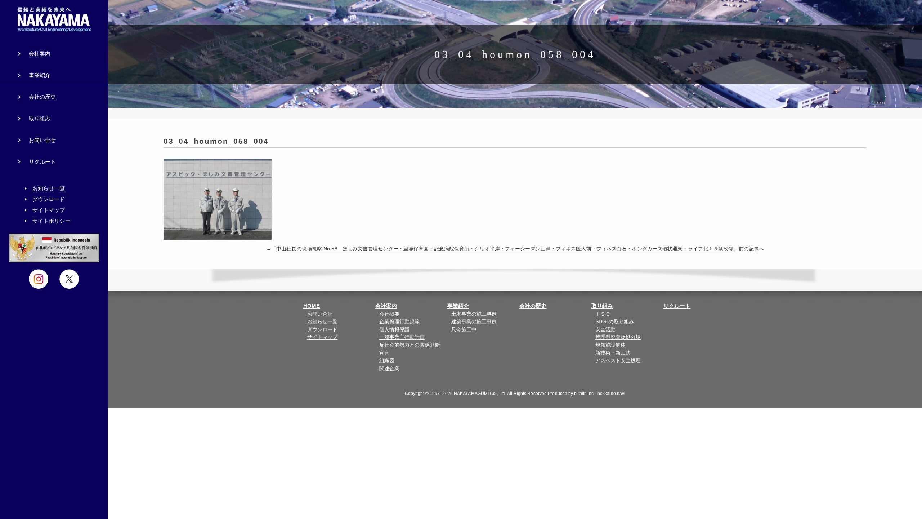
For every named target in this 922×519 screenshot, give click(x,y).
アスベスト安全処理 (618, 360)
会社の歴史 (533, 306)
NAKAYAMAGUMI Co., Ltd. (480, 393)
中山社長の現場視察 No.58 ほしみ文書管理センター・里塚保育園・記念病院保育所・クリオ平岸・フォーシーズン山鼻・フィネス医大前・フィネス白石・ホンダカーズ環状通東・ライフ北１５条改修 (504, 249)
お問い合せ (320, 314)
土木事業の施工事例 (474, 314)
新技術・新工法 (613, 353)
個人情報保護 (394, 329)
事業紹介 (458, 306)
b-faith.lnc (584, 393)
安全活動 (605, 329)
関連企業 (389, 368)
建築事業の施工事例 (474, 321)
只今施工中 (464, 329)
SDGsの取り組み (614, 321)
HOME (311, 306)
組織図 (386, 360)
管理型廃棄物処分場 (618, 337)
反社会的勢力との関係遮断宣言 (409, 349)
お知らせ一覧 (322, 321)
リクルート (677, 306)
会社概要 (389, 314)
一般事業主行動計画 (402, 337)
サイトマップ (322, 337)
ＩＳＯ (602, 314)
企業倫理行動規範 (399, 321)
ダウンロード (322, 329)
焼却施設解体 (610, 345)
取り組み (602, 306)
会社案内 (386, 306)
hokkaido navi (611, 393)
